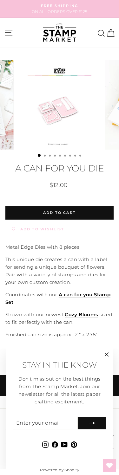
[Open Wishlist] (109, 465)
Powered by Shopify (59, 469)
